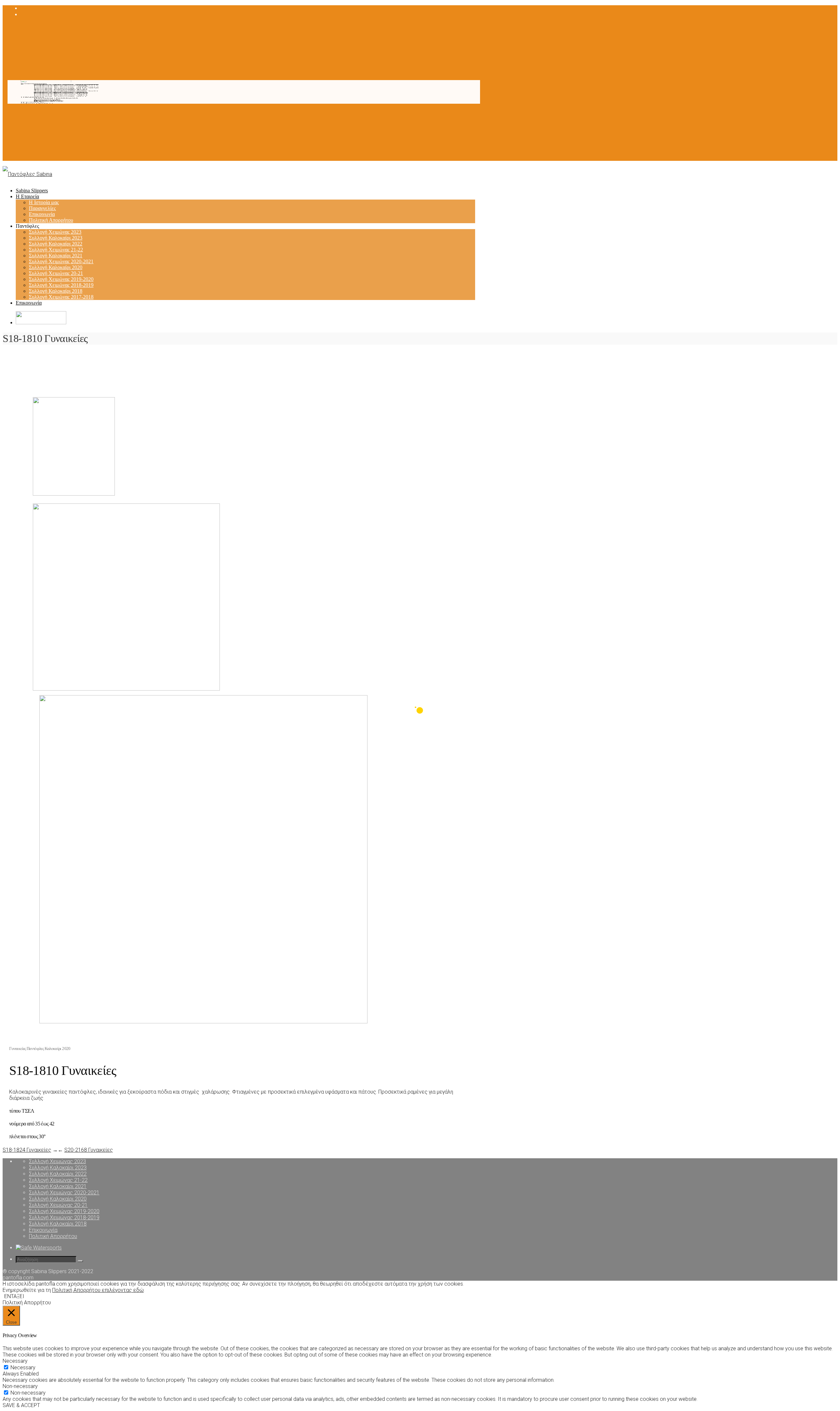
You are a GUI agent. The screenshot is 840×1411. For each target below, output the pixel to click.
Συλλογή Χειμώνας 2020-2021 (66, 91)
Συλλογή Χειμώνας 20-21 (61, 89)
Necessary (22, 1367)
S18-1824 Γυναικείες (27, 1150)
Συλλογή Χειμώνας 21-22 (61, 93)
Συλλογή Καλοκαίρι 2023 (60, 95)
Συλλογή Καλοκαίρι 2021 (60, 92)
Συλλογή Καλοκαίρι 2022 (60, 94)
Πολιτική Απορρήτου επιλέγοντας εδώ (98, 1290)
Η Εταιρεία (32, 102)
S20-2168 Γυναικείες (88, 1150)
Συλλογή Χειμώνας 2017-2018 (66, 84)
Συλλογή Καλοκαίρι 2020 (60, 90)
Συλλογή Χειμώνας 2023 (60, 96)
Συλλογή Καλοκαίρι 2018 (60, 85)
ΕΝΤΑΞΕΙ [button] (14, 1296)
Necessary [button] (15, 1361)
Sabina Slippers (37, 103)
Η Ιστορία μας (49, 101)
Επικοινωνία (47, 99)
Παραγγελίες (47, 100)
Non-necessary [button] (20, 1386)
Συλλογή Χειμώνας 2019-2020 (66, 88)
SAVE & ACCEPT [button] (21, 1405)
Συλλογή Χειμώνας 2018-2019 (66, 87)
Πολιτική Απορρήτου (56, 98)
